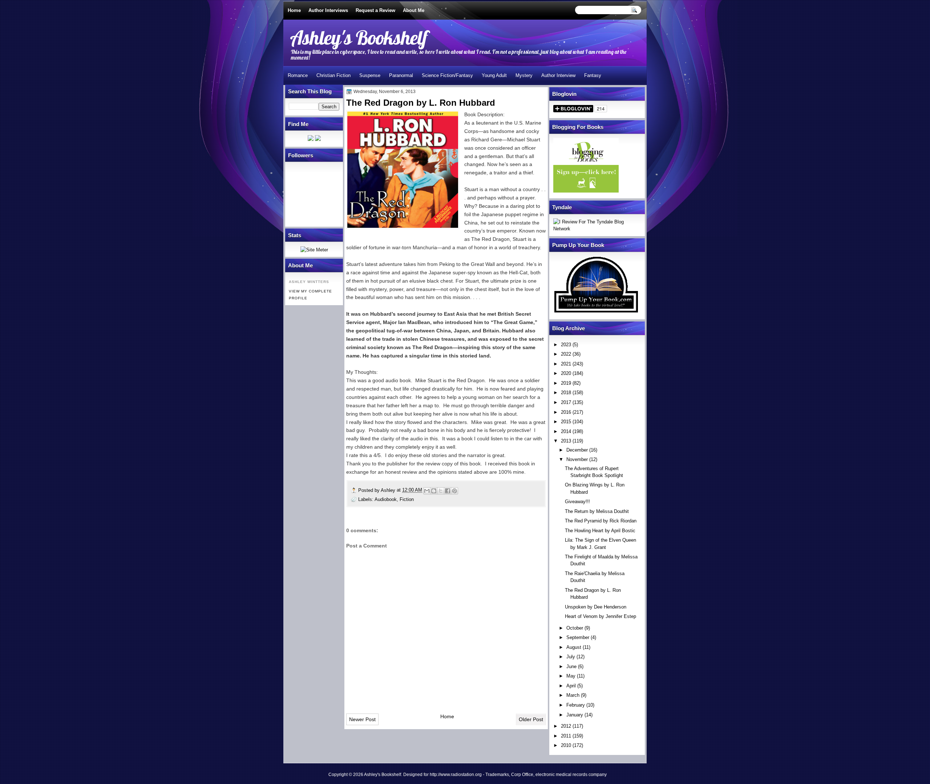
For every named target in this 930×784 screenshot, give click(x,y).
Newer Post (362, 719)
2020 (566, 373)
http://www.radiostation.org (456, 774)
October (574, 628)
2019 (566, 383)
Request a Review (375, 10)
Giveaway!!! (577, 501)
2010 (566, 745)
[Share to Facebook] (447, 490)
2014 (566, 431)
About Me (413, 10)
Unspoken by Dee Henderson (595, 607)
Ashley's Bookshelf (359, 37)
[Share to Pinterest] (454, 490)
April (571, 685)
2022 (566, 354)
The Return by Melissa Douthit (597, 511)
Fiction (407, 499)
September (577, 637)
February (575, 705)
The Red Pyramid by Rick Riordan (600, 521)
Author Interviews (328, 10)
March (572, 695)
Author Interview (558, 75)
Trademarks (497, 774)
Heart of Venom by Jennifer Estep (600, 616)
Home (294, 10)
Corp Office (522, 774)
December (577, 450)
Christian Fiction (333, 75)
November (577, 459)
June (571, 666)
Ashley (389, 490)
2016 (566, 412)
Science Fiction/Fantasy (447, 75)
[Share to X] (440, 490)
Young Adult (494, 75)
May (570, 676)
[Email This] (426, 490)
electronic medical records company (571, 774)
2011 (566, 736)
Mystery (524, 75)
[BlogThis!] (433, 490)
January (574, 715)
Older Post (531, 719)
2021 (566, 364)
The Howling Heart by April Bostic (600, 530)
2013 (566, 441)
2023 (566, 344)
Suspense (369, 75)
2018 (566, 392)
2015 (566, 421)
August (573, 647)
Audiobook (386, 499)
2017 (566, 402)
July (570, 656)
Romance (298, 75)
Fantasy (592, 75)
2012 (566, 726)
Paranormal (401, 75)
